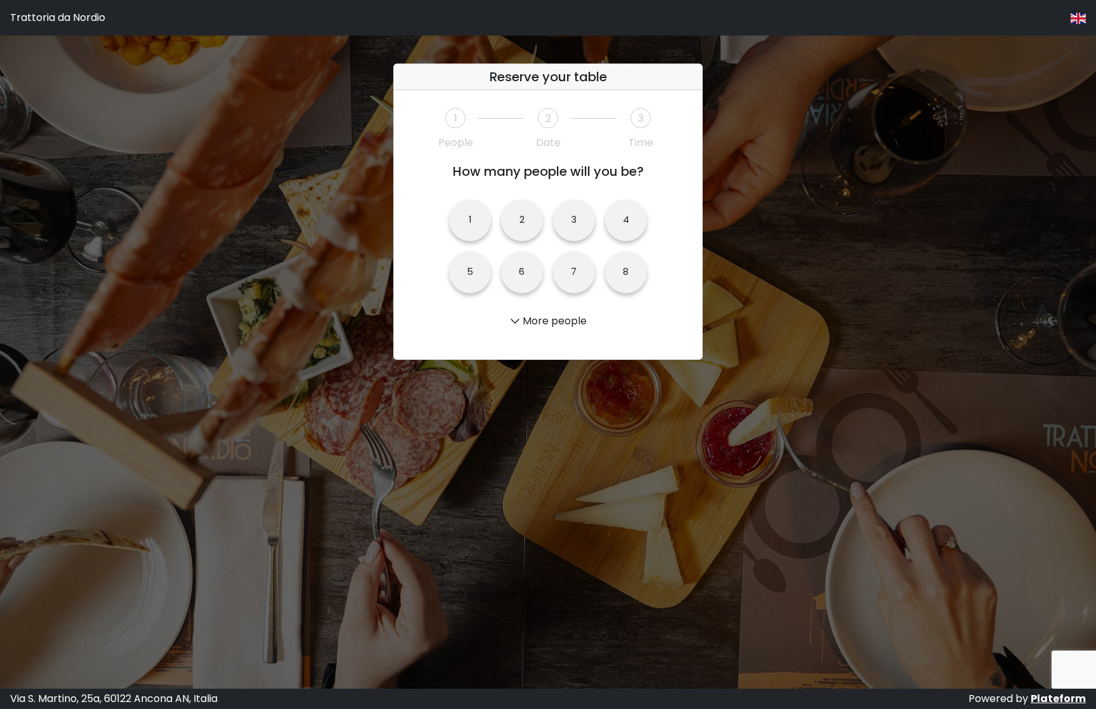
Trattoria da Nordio (57, 17)
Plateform (1058, 698)
